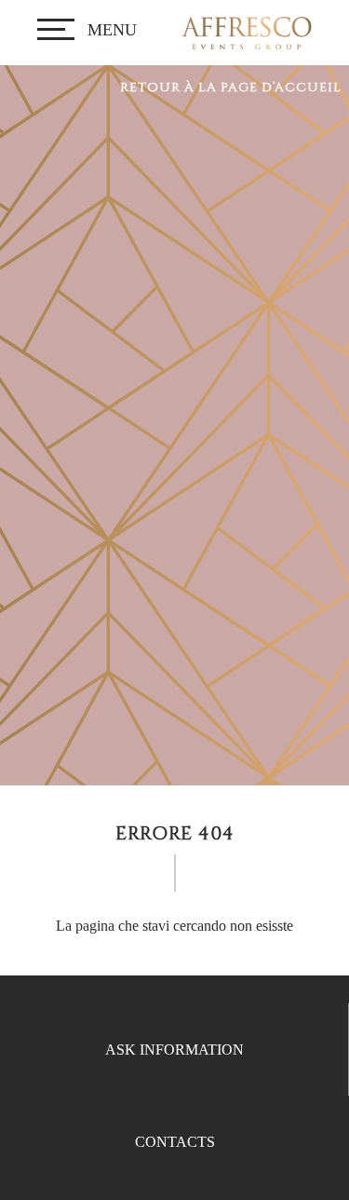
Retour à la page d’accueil (231, 87)
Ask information (174, 1049)
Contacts (175, 1142)
